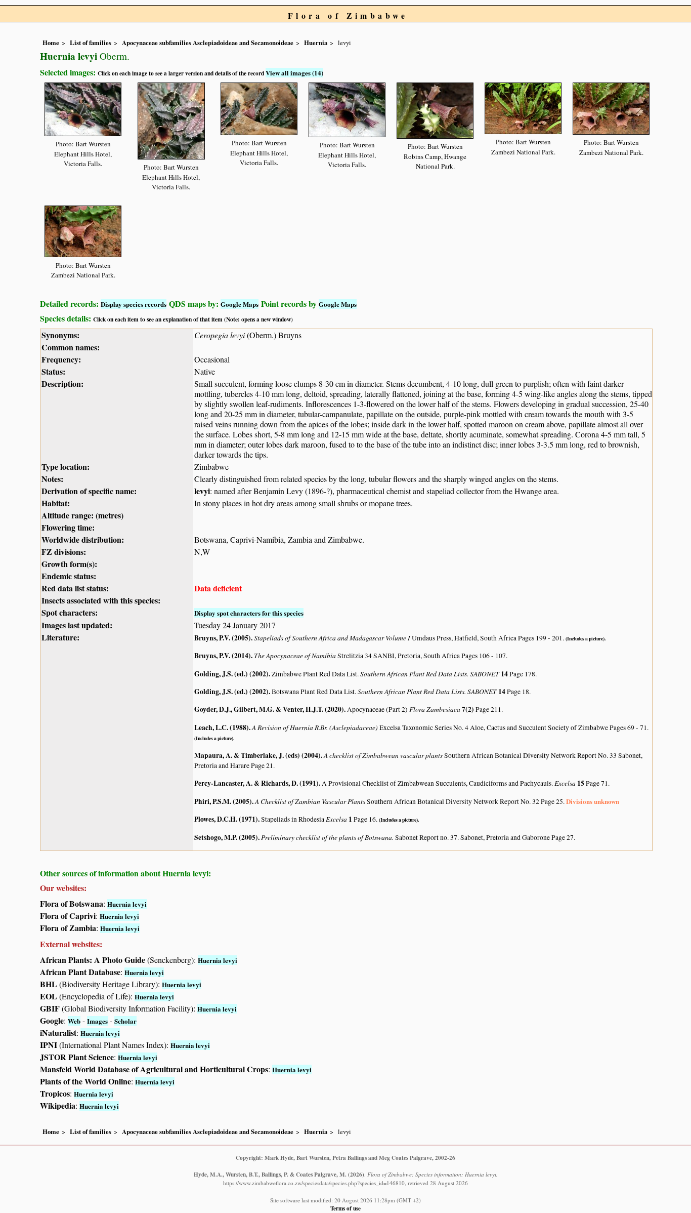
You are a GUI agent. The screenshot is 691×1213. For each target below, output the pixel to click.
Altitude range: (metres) (82, 515)
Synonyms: (60, 335)
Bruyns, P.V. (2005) (222, 638)
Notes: (52, 478)
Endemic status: (68, 576)
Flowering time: (68, 527)
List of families (90, 42)
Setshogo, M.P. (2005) (226, 837)
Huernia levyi (127, 904)
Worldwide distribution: (82, 539)
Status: (53, 371)
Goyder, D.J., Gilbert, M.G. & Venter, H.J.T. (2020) (269, 709)
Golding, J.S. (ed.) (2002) (231, 674)
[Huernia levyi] (83, 107)
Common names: (70, 347)
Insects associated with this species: (100, 600)
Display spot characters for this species (249, 613)
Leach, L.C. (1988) (221, 727)
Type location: (65, 466)
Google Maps (239, 304)
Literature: (60, 637)
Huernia (315, 42)
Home (50, 42)
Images (97, 1021)
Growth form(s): (69, 564)
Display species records (133, 304)
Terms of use (345, 1208)
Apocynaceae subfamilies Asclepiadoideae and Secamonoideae (207, 42)
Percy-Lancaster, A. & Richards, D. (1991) (256, 783)
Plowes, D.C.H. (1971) (226, 819)
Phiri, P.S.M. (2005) (223, 801)
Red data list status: (75, 588)
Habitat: (55, 503)
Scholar (125, 1021)
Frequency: (61, 359)
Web (74, 1021)
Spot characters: (69, 612)
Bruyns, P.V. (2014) (222, 656)
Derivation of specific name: (89, 491)
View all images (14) (294, 72)
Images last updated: (76, 625)
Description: (62, 383)
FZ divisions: (63, 551)
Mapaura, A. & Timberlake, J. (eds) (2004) (257, 755)
